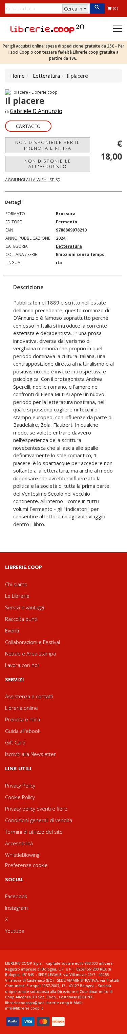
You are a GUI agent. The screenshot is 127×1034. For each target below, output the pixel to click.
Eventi (12, 630)
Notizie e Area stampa (30, 653)
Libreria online (21, 707)
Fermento (66, 222)
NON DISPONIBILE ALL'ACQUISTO (47, 163)
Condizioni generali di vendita (38, 820)
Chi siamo (16, 584)
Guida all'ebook (22, 730)
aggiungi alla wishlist (30, 180)
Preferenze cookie (26, 865)
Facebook (16, 896)
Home (17, 75)
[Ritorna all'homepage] (47, 28)
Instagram (16, 907)
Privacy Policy (20, 785)
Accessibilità (19, 843)
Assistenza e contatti (29, 696)
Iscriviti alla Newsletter (30, 754)
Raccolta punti (21, 618)
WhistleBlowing (22, 854)
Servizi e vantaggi (24, 607)
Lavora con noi (22, 665)
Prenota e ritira (22, 719)
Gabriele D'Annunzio (36, 111)
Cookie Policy (20, 797)
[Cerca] (97, 8)
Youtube (14, 930)
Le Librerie (17, 595)
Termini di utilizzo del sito (34, 831)
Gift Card (15, 742)
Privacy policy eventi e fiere (36, 808)
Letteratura (46, 75)
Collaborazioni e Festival (32, 642)
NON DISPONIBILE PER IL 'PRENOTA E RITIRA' (47, 145)
